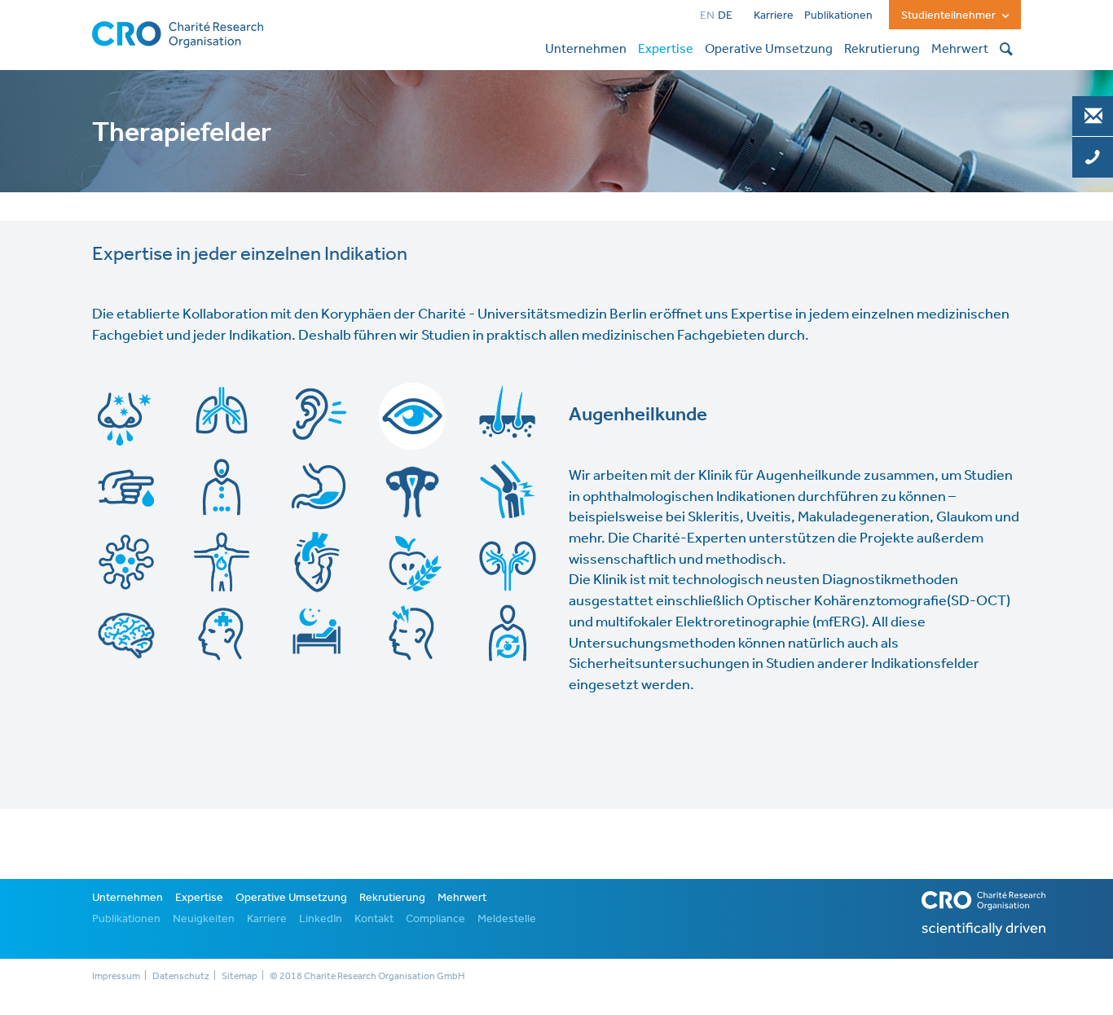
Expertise (199, 897)
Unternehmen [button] (586, 48)
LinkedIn (320, 918)
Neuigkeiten (204, 918)
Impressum (116, 975)
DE (725, 14)
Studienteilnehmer (949, 14)
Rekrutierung (392, 897)
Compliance (435, 918)
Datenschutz (180, 975)
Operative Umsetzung (291, 897)
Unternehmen (127, 897)
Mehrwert (462, 897)
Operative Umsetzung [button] (769, 48)
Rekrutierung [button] (882, 48)
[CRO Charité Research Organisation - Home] (177, 32)
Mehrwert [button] (959, 48)
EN (707, 14)
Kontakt (374, 918)
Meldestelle (506, 918)
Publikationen (838, 14)
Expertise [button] (665, 48)
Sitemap (239, 975)
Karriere (774, 14)
